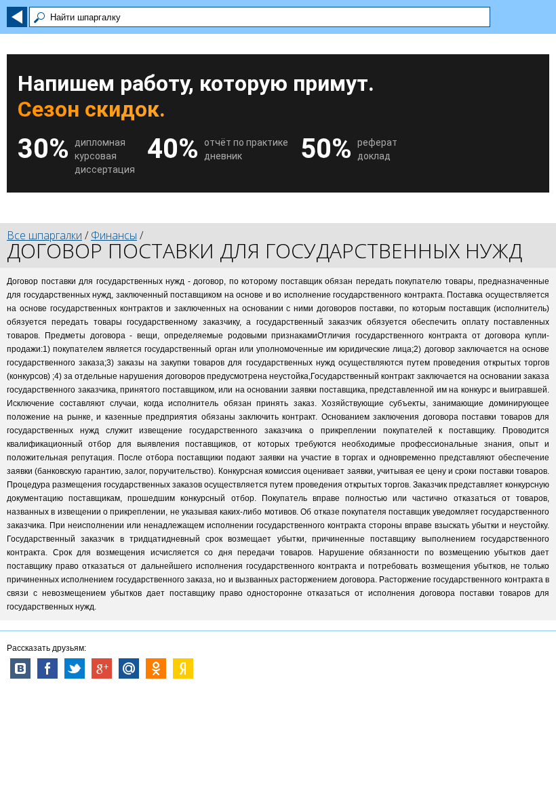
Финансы (114, 235)
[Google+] (102, 668)
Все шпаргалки (44, 235)
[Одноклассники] (156, 668)
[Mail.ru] (129, 668)
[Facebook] (47, 668)
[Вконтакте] (20, 668)
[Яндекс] (183, 668)
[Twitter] (74, 668)
